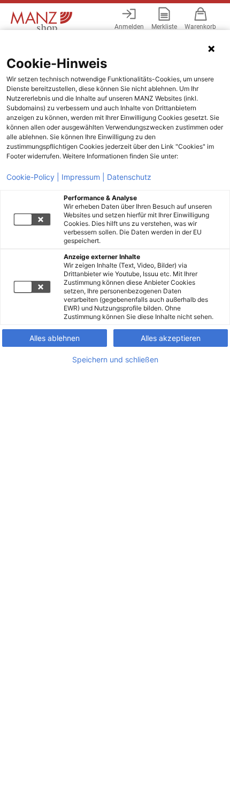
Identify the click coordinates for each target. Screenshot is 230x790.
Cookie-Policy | (32, 177)
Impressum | (83, 177)
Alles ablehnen (54, 338)
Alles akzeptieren (171, 338)
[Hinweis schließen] (211, 48)
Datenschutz (129, 177)
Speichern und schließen (115, 359)
